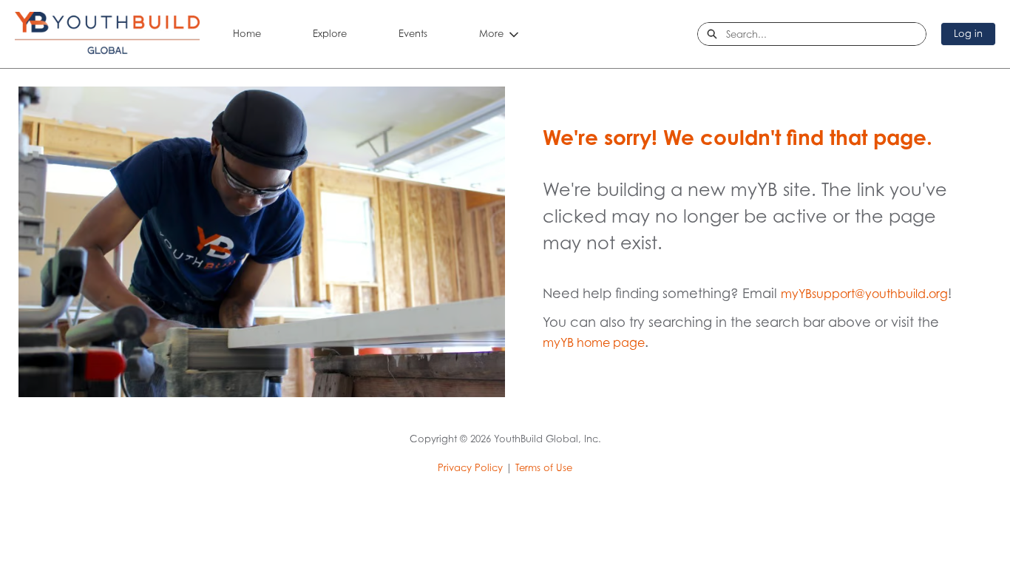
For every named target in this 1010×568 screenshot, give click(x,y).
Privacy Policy (470, 467)
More (491, 33)
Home (247, 33)
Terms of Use (543, 467)
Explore (330, 33)
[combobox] (826, 34)
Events (413, 33)
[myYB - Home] (107, 34)
